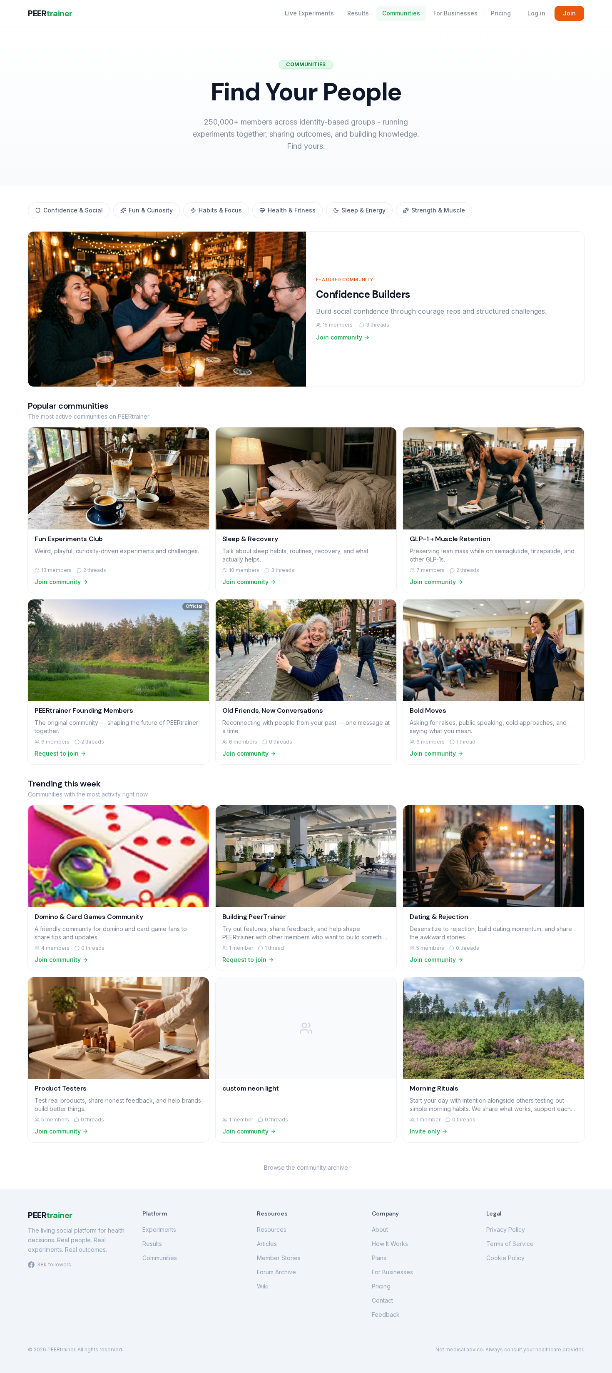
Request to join (57, 753)
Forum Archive (276, 1272)
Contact (382, 1300)
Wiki (263, 1286)
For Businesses (455, 13)
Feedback (386, 1314)
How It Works (390, 1243)
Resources (271, 1229)
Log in (536, 13)
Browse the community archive (306, 1167)
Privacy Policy (505, 1229)
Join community (339, 337)
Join (569, 13)
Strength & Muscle (438, 210)
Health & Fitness (292, 210)
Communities (401, 13)
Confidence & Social (73, 210)
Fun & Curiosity (151, 210)
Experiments (159, 1229)
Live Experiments (309, 13)
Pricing (501, 13)
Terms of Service (510, 1243)
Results (358, 13)
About (380, 1229)
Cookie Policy (505, 1257)
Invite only (425, 1131)
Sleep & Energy (363, 210)
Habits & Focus (220, 210)
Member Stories (279, 1257)
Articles (267, 1243)
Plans (379, 1257)
